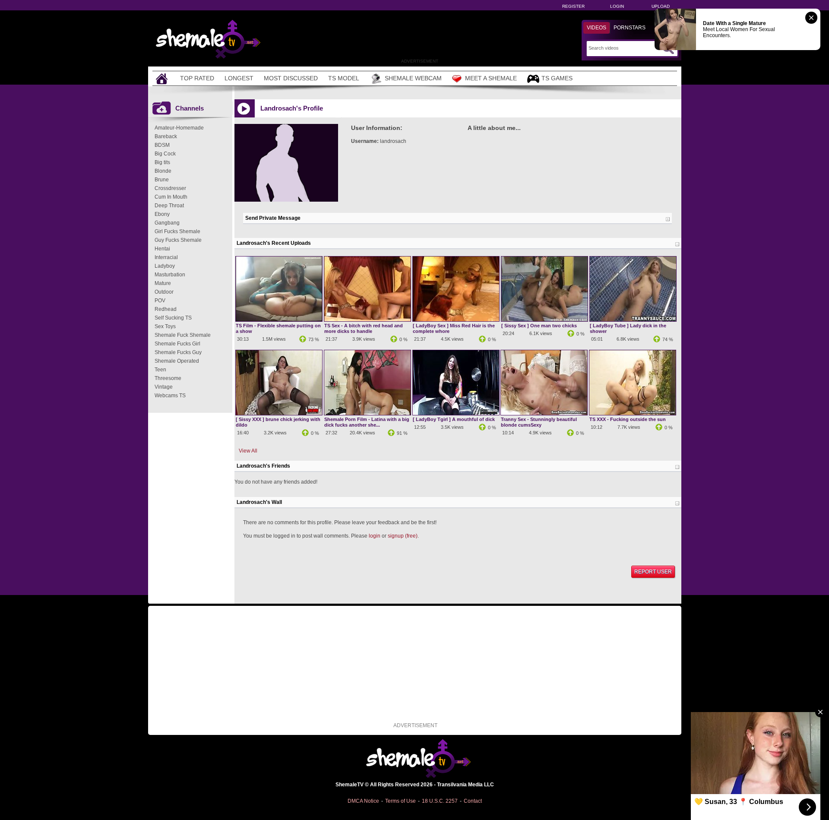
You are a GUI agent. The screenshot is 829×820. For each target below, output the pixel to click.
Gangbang (167, 223)
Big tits (162, 162)
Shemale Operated (177, 361)
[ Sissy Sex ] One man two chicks (539, 325)
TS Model (343, 78)
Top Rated (197, 78)
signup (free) (403, 536)
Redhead (166, 309)
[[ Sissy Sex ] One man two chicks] (544, 320)
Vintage (164, 387)
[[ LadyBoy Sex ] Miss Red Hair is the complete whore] (456, 320)
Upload (661, 6)
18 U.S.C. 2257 (440, 801)
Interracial (166, 257)
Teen (160, 370)
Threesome (168, 378)
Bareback (166, 136)
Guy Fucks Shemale (178, 240)
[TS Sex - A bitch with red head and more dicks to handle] (367, 320)
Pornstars (629, 28)
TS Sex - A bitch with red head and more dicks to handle (363, 328)
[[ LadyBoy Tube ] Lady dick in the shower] (633, 320)
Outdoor (164, 292)
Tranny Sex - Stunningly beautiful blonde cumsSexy (539, 422)
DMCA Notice (363, 801)
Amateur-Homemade (179, 128)
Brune (162, 180)
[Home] (162, 78)
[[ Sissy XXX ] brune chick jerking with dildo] (279, 413)
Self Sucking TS (173, 318)
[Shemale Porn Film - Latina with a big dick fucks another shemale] (367, 413)
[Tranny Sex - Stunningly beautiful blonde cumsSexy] (544, 413)
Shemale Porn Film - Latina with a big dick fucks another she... (366, 422)
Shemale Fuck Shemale (183, 335)
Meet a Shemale (491, 78)
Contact (473, 801)
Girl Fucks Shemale (177, 231)
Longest (239, 78)
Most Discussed (291, 78)
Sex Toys (165, 326)
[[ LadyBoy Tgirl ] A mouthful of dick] (456, 413)
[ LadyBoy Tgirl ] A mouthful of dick (454, 419)
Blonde (163, 171)
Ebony (162, 214)
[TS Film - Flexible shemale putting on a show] (279, 320)
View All (248, 451)
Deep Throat (169, 206)
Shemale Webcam (413, 78)
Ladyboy (165, 266)
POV (160, 301)
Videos (596, 28)
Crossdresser (170, 188)
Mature (163, 283)
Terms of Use (400, 801)
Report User (653, 572)
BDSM (162, 145)
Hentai (162, 249)
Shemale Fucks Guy (178, 352)
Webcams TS (170, 396)
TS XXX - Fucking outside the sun (627, 419)
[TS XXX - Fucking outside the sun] (632, 413)
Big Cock (165, 154)
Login (617, 6)
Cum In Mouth (171, 197)
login (374, 536)
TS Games (557, 78)
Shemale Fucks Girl (177, 344)
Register (573, 6)
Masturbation (170, 275)
